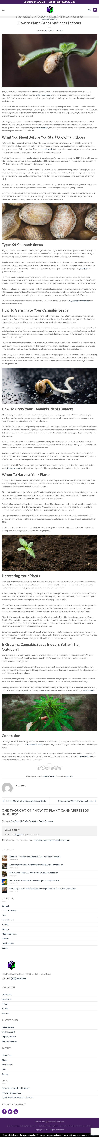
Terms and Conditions (55, 1122)
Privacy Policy (40, 1122)
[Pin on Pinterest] (56, 768)
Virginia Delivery (9, 1036)
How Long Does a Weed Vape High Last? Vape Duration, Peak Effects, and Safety (42, 888)
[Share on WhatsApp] (39, 768)
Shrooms (5, 1013)
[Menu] (3, 10)
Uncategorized (8, 943)
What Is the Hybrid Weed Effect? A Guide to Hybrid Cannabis (34, 856)
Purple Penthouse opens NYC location (17, 1097)
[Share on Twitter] (47, 768)
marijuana (84, 268)
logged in (19, 834)
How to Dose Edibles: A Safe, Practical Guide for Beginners (33, 872)
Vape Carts (6, 999)
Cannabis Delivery (9, 910)
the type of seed (13, 468)
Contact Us (6, 1055)
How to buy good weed (11, 1093)
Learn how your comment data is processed (51, 840)
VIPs (4, 1069)
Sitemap (5, 1074)
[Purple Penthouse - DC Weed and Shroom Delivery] (49, 10)
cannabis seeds (46, 149)
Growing (53, 19)
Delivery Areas (8, 1027)
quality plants (42, 127)
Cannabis (45, 19)
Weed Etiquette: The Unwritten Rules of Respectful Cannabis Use (36, 864)
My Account (7, 1064)
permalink (69, 776)
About (4, 1060)
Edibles (5, 924)
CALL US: (14, 978)
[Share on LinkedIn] (60, 768)
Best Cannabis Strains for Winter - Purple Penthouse (32, 821)
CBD (4, 915)
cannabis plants (87, 690)
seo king (59, 30)
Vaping (5, 948)
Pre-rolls (5, 938)
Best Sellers (6, 994)
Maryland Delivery (9, 1041)
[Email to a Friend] (52, 768)
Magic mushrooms (9, 934)
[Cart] (95, 10)
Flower (5, 1004)
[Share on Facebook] (43, 768)
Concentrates (7, 920)
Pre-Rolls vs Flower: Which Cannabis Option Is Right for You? (34, 880)
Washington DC (8, 1032)
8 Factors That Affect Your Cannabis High (75, 801)
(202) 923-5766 (68, 1)
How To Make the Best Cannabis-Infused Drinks (26, 801)
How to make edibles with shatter (16, 1088)
